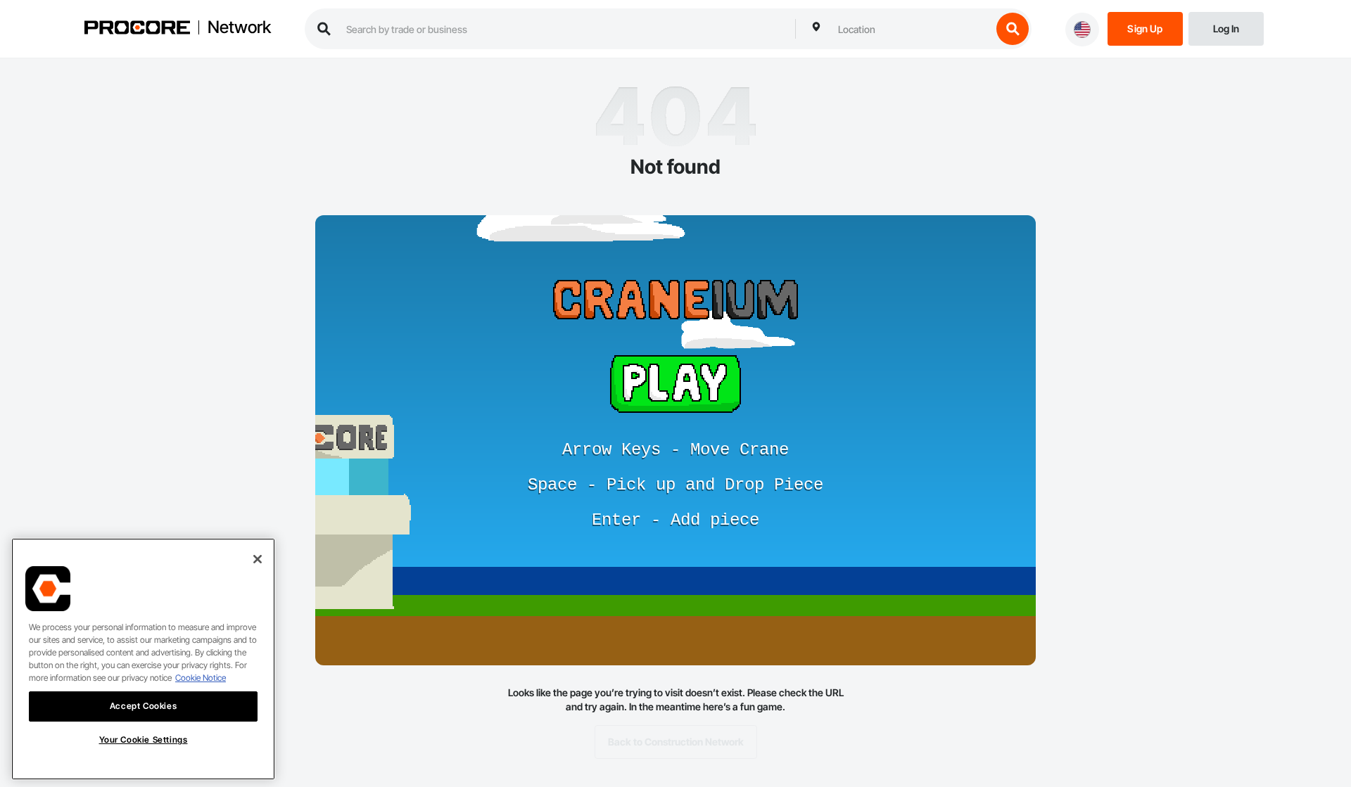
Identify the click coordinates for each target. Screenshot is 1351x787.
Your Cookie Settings (143, 739)
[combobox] (911, 29)
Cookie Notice (200, 677)
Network (239, 27)
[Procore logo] (137, 29)
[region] (143, 659)
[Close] (257, 559)
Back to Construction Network (676, 742)
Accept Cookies (143, 705)
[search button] (1012, 29)
